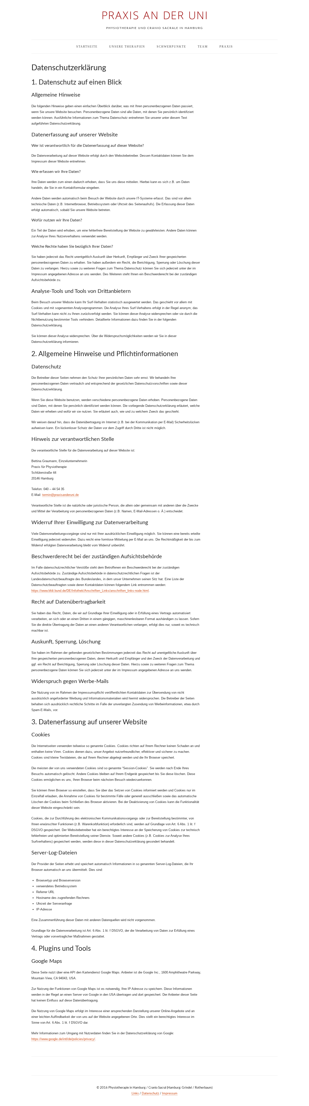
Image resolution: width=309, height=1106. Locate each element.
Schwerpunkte (171, 46)
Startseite (87, 46)
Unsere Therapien (127, 46)
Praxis (226, 46)
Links (135, 1093)
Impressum (169, 1093)
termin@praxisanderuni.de (60, 495)
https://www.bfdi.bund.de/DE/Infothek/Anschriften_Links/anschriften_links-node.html (90, 590)
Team (203, 46)
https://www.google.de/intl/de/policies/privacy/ (63, 1039)
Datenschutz (150, 1093)
